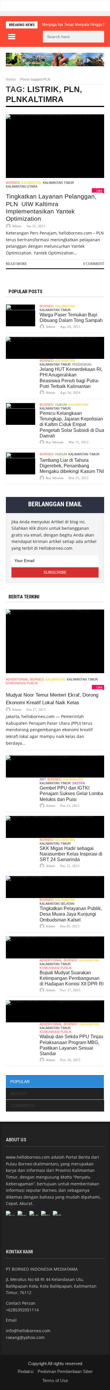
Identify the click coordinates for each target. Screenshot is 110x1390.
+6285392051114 (22, 1310)
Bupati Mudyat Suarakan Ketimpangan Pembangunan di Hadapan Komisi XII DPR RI (72, 978)
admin (16, 226)
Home (11, 79)
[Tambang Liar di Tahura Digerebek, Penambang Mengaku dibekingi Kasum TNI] (20, 463)
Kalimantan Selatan (57, 903)
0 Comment (93, 264)
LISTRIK (43, 89)
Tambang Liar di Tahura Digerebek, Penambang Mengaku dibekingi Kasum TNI (72, 466)
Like (99, 190)
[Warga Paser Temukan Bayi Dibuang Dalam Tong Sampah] (20, 315)
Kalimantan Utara (21, 186)
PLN (72, 89)
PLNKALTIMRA (35, 99)
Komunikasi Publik (22, 683)
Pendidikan (82, 364)
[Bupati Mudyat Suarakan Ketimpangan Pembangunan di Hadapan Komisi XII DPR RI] (55, 947)
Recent (18, 1093)
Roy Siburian (55, 442)
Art (43, 779)
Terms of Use (55, 1380)
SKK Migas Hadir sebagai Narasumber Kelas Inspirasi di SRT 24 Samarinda (71, 854)
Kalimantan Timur (58, 182)
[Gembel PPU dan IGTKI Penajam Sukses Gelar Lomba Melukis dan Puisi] (55, 767)
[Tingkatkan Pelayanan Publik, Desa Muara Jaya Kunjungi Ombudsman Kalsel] (55, 887)
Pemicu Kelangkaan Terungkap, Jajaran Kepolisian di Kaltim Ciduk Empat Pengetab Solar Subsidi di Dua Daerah (72, 424)
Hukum (61, 404)
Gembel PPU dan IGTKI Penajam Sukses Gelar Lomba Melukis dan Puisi (71, 793)
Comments (22, 1105)
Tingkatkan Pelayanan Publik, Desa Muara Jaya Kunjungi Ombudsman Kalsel (71, 914)
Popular (20, 1081)
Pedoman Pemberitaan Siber (65, 1371)
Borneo (13, 182)
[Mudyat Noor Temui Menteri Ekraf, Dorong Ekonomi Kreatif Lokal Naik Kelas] (55, 641)
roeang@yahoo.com (25, 1337)
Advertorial (17, 679)
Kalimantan (31, 182)
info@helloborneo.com (28, 1330)
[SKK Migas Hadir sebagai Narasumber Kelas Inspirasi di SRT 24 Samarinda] (55, 827)
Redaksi (25, 1371)
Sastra (78, 783)
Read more (16, 264)
